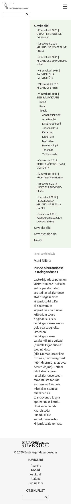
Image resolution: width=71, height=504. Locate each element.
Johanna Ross (50, 128)
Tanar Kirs (47, 149)
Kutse (43, 101)
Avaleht (36, 465)
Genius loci (35, 483)
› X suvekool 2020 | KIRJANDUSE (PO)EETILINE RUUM (52, 47)
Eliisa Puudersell (51, 123)
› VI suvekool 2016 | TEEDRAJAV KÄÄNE (48, 95)
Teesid (43, 110)
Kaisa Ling (47, 132)
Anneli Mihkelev (51, 114)
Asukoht (35, 474)
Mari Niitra (48, 141)
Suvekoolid (41, 25)
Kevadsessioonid (45, 234)
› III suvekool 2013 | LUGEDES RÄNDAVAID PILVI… (49, 187)
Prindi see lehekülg (44, 253)
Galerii (38, 240)
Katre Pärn (48, 136)
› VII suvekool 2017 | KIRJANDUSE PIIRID (48, 86)
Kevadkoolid (42, 227)
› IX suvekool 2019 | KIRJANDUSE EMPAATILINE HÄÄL (52, 61)
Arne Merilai (49, 119)
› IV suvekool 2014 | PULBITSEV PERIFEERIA (50, 175)
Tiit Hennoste (50, 154)
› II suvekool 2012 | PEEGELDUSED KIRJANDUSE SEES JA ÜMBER (49, 203)
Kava (42, 106)
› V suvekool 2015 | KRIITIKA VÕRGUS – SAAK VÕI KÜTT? (51, 164)
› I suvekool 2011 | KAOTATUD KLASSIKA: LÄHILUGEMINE (49, 218)
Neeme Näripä (50, 145)
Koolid (35, 470)
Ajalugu (36, 478)
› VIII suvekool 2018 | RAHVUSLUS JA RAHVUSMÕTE (48, 74)
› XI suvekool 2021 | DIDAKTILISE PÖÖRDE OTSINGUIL (49, 34)
